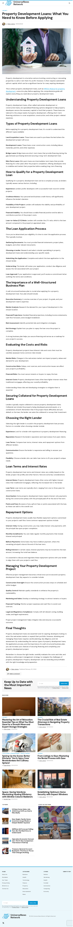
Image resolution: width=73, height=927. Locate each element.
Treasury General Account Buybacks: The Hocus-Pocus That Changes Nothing (23, 851)
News (24, 894)
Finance (25, 883)
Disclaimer (5, 877)
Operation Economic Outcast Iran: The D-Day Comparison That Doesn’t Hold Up (23, 841)
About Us (4, 874)
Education (25, 888)
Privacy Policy (55, 687)
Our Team (5, 880)
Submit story (67, 871)
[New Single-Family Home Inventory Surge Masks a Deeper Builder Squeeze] (5, 821)
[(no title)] (54, 814)
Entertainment (27, 891)
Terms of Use (65, 687)
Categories (26, 871)
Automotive (47, 886)
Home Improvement (15, 753)
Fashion (46, 874)
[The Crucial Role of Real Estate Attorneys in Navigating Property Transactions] (54, 706)
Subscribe (64, 683)
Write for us (5, 886)
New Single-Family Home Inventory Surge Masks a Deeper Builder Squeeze (21, 821)
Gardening (46, 877)
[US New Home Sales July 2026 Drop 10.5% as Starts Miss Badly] (5, 811)
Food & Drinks (6, 753)
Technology (26, 880)
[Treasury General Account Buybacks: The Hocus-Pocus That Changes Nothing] (5, 851)
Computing (47, 888)
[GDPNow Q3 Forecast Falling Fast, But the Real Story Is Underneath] (5, 831)
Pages (4, 871)
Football (46, 883)
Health (24, 877)
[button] (3, 3)
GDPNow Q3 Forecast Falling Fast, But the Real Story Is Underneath (22, 831)
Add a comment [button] (15, 674)
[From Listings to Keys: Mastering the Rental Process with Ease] (54, 742)
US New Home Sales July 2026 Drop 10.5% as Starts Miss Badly (22, 811)
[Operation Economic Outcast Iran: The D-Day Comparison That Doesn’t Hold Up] (5, 841)
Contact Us (5, 888)
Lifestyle (22, 753)
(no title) (43, 818)
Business (25, 874)
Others (46, 871)
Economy (46, 891)
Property (5, 10)
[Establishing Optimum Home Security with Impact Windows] (54, 779)
